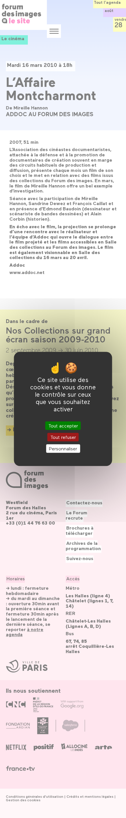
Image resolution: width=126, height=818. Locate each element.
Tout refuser (63, 437)
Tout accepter (63, 425)
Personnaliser (63, 448)
